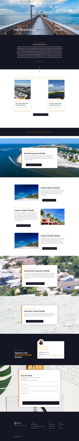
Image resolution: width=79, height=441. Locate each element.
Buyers (35, 3)
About (47, 3)
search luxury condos (24, 225)
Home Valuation (51, 426)
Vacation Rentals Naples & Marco (60, 3)
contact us (39, 61)
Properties (33, 422)
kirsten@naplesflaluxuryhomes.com (46, 1)
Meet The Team (61, 424)
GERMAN (33, 1)
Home (7, 3)
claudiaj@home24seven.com (56, 355)
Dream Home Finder (34, 428)
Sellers (41, 3)
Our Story (60, 422)
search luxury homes (50, 200)
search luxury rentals (50, 248)
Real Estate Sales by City (24, 3)
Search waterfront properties (35, 283)
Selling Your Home (52, 424)
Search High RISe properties (35, 321)
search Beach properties (33, 165)
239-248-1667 (61, 1)
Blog (72, 3)
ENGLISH (25, 1)
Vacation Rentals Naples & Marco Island (38, 426)
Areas (50, 422)
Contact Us (61, 428)
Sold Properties (51, 428)
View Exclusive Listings (41, 114)
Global (13, 3)
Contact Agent (63, 341)
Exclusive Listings (34, 424)
